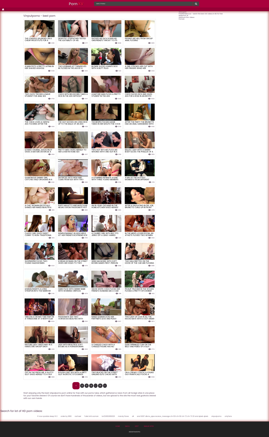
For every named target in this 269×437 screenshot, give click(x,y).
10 (100, 386)
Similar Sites (149, 426)
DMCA (127, 426)
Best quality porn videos (196, 4)
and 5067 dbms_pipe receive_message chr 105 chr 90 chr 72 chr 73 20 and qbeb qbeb (172, 416)
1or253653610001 (108, 416)
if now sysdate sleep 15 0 (47, 416)
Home (117, 426)
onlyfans (228, 416)
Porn (76, 4)
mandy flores (123, 416)
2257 (137, 426)
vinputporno (216, 416)
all (133, 416)
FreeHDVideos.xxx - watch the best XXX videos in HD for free (201, 14)
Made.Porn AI (183, 15)
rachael (78, 416)
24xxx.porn (183, 12)
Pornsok (181, 19)
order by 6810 (66, 416)
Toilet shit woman (91, 416)
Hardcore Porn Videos (186, 17)
